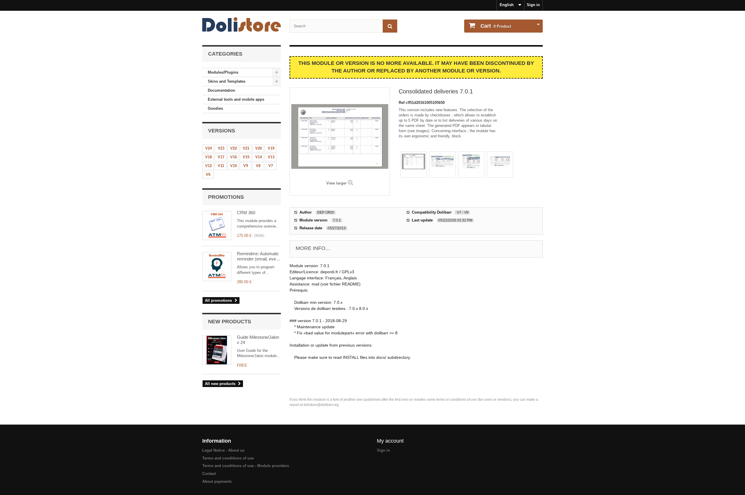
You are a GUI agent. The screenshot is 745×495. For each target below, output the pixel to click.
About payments (217, 481)
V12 (208, 166)
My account (390, 441)
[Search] (390, 26)
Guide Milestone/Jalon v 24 (258, 340)
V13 (271, 157)
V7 (270, 166)
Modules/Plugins (223, 72)
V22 (233, 148)
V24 (208, 148)
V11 (221, 166)
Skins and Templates (226, 81)
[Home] (241, 24)
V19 (271, 148)
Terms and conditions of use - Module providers (245, 466)
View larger (336, 183)
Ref (402, 102)
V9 (245, 166)
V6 (208, 174)
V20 (258, 148)
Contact (209, 473)
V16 (233, 157)
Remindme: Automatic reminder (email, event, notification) (259, 256)
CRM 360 (246, 212)
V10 (233, 166)
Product (495, 26)
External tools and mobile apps (236, 99)
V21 (246, 148)
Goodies (215, 108)
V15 (246, 157)
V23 (221, 148)
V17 (221, 157)
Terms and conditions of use (228, 458)
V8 (258, 166)
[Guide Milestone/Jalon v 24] (216, 350)
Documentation (221, 90)
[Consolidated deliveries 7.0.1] (413, 164)
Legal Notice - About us (223, 450)
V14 (258, 157)
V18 (208, 157)
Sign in (533, 5)
